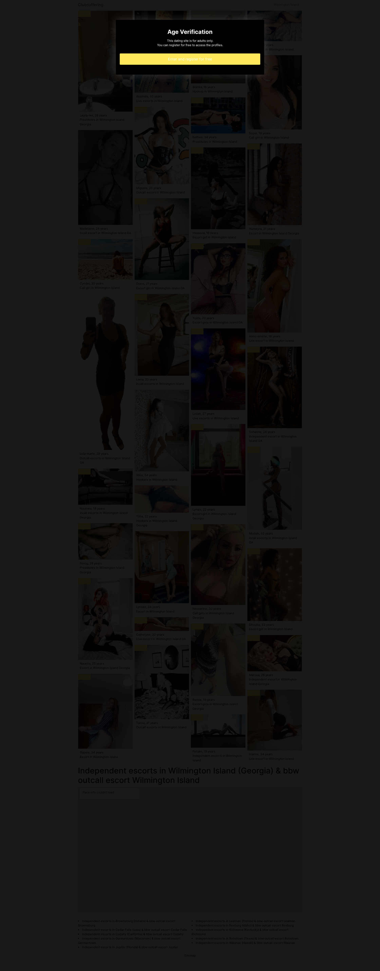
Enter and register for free (190, 59)
